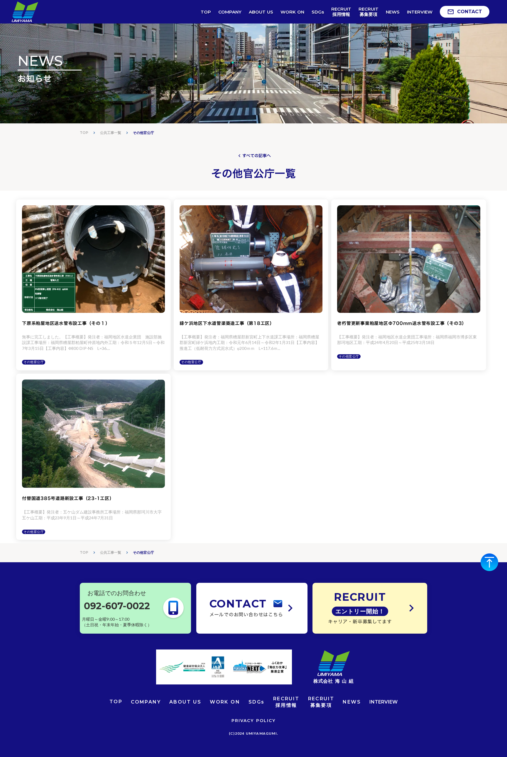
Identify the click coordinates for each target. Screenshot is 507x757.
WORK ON (225, 702)
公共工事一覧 (110, 132)
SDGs (257, 702)
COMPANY (146, 702)
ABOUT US (185, 702)
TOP (84, 132)
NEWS (352, 702)
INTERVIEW (383, 702)
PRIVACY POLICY (253, 720)
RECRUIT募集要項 (321, 702)
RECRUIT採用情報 (286, 702)
